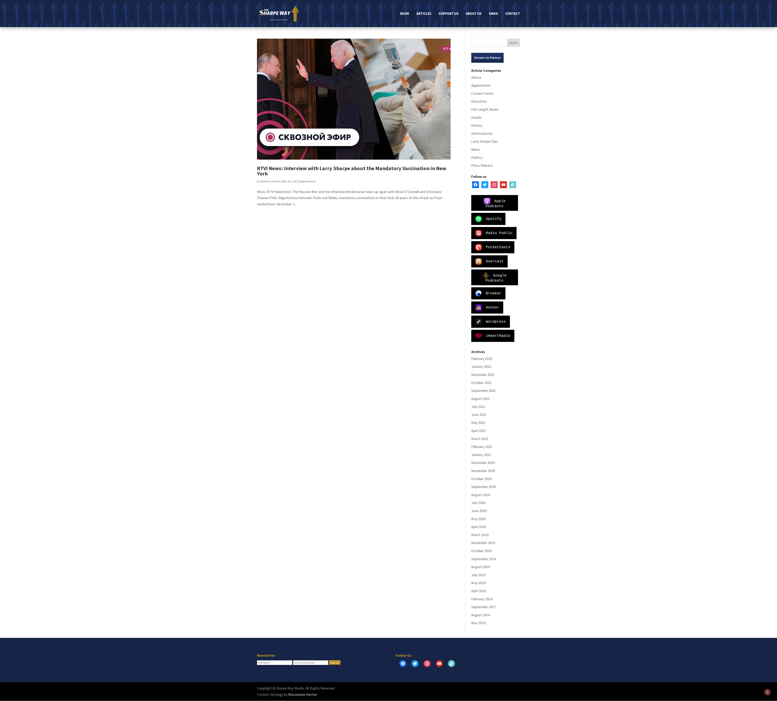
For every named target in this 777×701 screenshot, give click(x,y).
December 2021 (483, 374)
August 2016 (480, 615)
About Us (474, 14)
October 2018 (481, 550)
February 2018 (482, 599)
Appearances (307, 181)
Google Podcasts (496, 277)
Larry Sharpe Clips (484, 141)
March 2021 (480, 438)
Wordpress (496, 321)
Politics (477, 157)
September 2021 (483, 390)
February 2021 (482, 446)
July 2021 (478, 406)
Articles (423, 14)
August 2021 (480, 398)
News (475, 149)
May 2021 (478, 422)
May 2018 (478, 582)
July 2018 (478, 575)
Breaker (493, 293)
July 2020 (478, 502)
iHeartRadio (498, 336)
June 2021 (479, 414)
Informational (481, 133)
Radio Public (499, 233)
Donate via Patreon (487, 57)
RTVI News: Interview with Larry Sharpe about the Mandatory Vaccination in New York (351, 171)
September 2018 (483, 559)
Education (479, 101)
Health (476, 117)
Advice (476, 77)
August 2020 (480, 494)
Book (404, 14)
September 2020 (483, 486)
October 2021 (481, 382)
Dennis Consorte (271, 181)
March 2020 (480, 534)
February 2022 (482, 358)
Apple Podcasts (495, 203)
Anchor (492, 307)
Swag (493, 14)
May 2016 (478, 622)
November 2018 (483, 542)
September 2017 (483, 606)
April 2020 (478, 526)
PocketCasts (498, 247)
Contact (512, 14)
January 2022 (481, 366)
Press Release (482, 165)
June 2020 (479, 510)
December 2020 (483, 462)
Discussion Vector (302, 694)
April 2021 (478, 430)
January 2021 (481, 454)
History (476, 125)
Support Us (449, 14)
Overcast (495, 261)
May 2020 (478, 518)
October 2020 (481, 478)
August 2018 (480, 566)
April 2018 (478, 591)
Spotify (493, 219)
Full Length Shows (485, 109)
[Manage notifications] (767, 692)
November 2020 (483, 470)
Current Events (482, 93)
